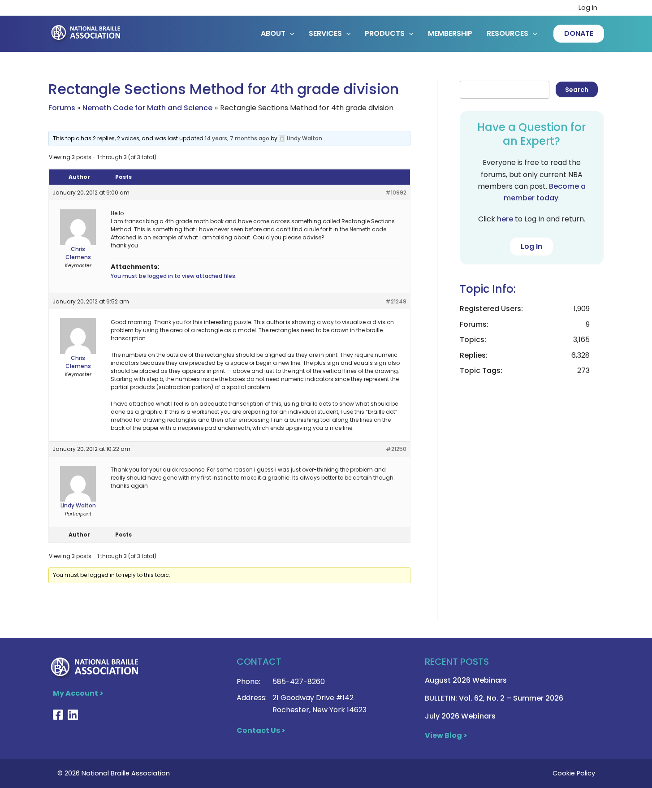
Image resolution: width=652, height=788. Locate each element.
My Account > (78, 693)
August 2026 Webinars (466, 680)
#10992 (395, 192)
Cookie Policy (574, 773)
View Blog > (446, 735)
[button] (578, 34)
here (505, 219)
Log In (588, 7)
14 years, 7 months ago (237, 138)
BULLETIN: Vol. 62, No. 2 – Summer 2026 (494, 698)
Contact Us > (261, 730)
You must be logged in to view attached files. (174, 276)
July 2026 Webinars (460, 716)
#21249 (395, 301)
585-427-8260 (298, 681)
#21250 (396, 449)
